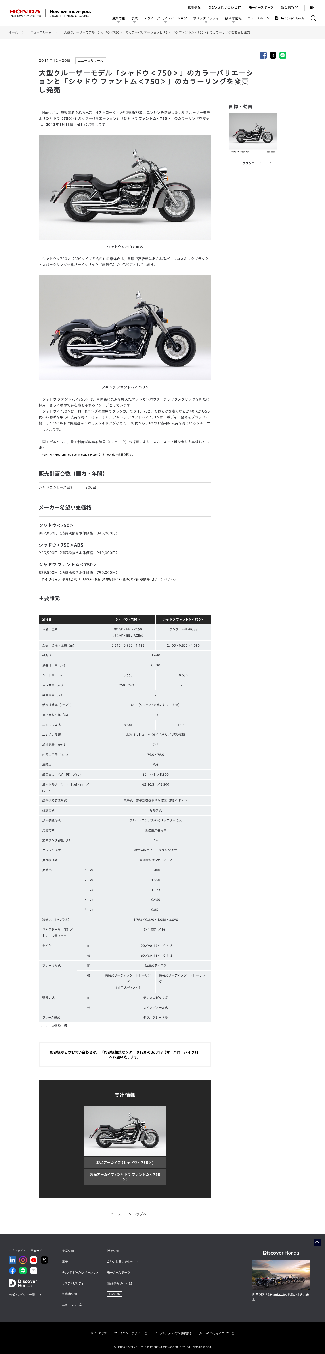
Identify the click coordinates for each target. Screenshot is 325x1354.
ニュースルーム (258, 18)
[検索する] (313, 18)
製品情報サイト (117, 1283)
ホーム (13, 32)
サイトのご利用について (214, 1333)
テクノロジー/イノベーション (165, 18)
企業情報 (118, 18)
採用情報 (194, 7)
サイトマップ (99, 1333)
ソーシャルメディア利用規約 (172, 1333)
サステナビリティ (206, 18)
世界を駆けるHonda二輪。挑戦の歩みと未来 (280, 1297)
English (114, 1294)
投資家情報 (233, 18)
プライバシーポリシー (128, 1333)
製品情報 (287, 7)
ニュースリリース (90, 60)
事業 (134, 18)
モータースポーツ (261, 7)
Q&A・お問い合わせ (223, 7)
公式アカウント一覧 (22, 1294)
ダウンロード (251, 163)
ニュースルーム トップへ (127, 1214)
